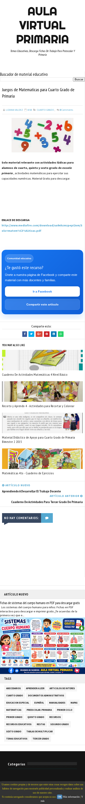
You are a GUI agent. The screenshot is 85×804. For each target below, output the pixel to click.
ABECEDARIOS (13, 688)
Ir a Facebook (42, 291)
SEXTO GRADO (13, 731)
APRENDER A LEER (35, 688)
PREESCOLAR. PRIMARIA (39, 709)
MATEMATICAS (13, 709)
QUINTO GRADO (35, 717)
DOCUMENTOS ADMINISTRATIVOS (46, 695)
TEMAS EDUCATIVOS (16, 738)
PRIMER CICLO (64, 709)
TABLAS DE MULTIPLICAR (39, 731)
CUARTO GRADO (45, 109)
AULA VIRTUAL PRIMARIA (42, 25)
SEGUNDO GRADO (59, 724)
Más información (71, 796)
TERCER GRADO (41, 738)
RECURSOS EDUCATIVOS (19, 724)
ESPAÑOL (39, 702)
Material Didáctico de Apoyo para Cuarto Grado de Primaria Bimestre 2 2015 (38, 439)
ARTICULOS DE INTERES (62, 688)
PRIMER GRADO (14, 717)
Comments (66, 109)
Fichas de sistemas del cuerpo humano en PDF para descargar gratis (40, 603)
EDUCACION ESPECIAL (17, 702)
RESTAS (41, 724)
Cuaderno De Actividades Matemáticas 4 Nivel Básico (34, 375)
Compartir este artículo (42, 304)
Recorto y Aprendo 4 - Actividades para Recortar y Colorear (38, 406)
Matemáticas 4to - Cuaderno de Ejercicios (28, 473)
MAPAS (74, 702)
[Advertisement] (22, 206)
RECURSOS (55, 717)
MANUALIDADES (57, 702)
